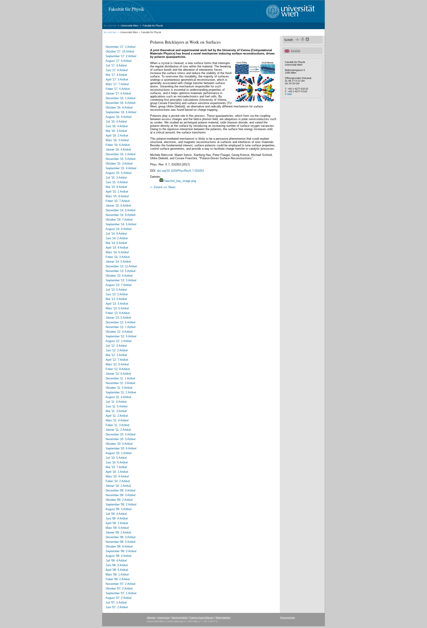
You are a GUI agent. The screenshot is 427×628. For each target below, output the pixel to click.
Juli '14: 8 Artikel (116, 233)
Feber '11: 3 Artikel (117, 425)
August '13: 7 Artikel (118, 285)
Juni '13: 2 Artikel (117, 294)
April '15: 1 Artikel (117, 191)
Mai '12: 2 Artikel (116, 355)
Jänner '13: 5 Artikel (118, 317)
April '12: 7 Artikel (117, 359)
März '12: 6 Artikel (117, 364)
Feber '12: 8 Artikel (118, 369)
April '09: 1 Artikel (117, 523)
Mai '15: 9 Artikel (116, 187)
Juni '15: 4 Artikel (117, 182)
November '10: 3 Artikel (120, 439)
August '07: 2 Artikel (118, 598)
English (295, 50)
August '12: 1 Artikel (118, 341)
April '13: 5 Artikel (117, 303)
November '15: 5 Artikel (120, 159)
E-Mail (288, 94)
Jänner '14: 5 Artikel (118, 261)
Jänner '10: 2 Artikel (118, 485)
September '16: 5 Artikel (121, 112)
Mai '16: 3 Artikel (116, 131)
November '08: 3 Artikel (120, 541)
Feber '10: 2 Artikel (118, 481)
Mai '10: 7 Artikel (116, 467)
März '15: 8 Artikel (117, 196)
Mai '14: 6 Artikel (116, 243)
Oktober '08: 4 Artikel (119, 546)
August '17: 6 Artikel (118, 60)
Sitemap (151, 617)
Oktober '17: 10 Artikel (120, 51)
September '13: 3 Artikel (121, 280)
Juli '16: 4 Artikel (116, 121)
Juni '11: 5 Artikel (116, 406)
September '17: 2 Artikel (121, 56)
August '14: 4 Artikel (118, 229)
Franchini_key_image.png (179, 181)
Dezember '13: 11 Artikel (121, 266)
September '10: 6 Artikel (121, 448)
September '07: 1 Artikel (121, 593)
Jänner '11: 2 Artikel (118, 429)
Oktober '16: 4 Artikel (119, 107)
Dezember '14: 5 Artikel (120, 210)
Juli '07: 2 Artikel (116, 602)
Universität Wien (130, 25)
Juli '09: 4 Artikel (116, 513)
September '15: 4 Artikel (121, 168)
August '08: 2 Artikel (118, 556)
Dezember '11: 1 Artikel (120, 378)
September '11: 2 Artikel (121, 392)
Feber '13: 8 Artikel (118, 313)
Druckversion (287, 617)
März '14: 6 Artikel (117, 252)
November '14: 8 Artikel (120, 215)
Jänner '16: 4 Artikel (118, 149)
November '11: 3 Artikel (120, 383)
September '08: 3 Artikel (121, 551)
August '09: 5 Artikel (118, 509)
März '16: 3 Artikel (117, 140)
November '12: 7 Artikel (120, 327)
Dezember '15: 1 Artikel (120, 154)
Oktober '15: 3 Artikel (119, 163)
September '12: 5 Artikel (121, 336)
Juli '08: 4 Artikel (116, 560)
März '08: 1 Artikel (117, 574)
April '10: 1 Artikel (117, 471)
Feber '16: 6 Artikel (118, 145)
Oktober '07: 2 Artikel (119, 588)
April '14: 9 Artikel (117, 247)
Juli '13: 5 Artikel (116, 289)
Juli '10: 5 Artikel (116, 457)
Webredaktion (223, 617)
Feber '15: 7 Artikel (118, 201)
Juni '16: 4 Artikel (117, 126)
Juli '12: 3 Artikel (116, 345)
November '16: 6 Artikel (120, 103)
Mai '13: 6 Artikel (116, 299)
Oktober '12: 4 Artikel (119, 331)
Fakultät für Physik (126, 9)
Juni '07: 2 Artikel (117, 607)
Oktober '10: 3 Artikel (119, 443)
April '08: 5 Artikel (117, 570)
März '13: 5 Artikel (117, 308)
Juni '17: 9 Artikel (117, 70)
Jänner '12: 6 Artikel (118, 373)
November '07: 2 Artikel (120, 584)
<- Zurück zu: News (162, 187)
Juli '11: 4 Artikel (116, 401)
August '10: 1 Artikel (118, 453)
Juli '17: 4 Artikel (116, 65)
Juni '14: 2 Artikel (117, 238)
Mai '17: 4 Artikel (116, 74)
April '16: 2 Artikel (117, 135)
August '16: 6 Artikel (118, 117)
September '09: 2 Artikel (121, 504)
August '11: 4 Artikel (118, 397)
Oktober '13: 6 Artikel (119, 275)
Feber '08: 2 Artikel (118, 579)
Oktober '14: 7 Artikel (119, 219)
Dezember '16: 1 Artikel (120, 98)
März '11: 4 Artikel (117, 420)
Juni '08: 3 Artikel (117, 565)
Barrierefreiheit (179, 617)
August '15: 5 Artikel (118, 173)
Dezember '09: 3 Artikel (120, 490)
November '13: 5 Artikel (120, 271)
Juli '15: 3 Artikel (116, 177)
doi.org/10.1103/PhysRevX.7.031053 (180, 170)
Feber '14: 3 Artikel (118, 257)
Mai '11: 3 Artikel (116, 411)
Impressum (163, 617)
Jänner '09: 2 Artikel (118, 532)
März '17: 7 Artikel (117, 84)
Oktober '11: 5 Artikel (119, 387)
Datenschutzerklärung (201, 617)
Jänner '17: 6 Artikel (118, 93)
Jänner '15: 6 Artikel (118, 205)
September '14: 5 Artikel (121, 224)
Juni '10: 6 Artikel (117, 462)
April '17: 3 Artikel (117, 79)
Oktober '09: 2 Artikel (119, 499)
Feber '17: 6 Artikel (118, 89)
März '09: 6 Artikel (117, 527)
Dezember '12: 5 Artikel (120, 322)
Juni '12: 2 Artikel (117, 350)
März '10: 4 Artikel (117, 476)
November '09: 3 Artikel (120, 495)
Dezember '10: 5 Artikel (120, 434)
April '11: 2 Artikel (117, 415)
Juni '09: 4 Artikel (117, 518)
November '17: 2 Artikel (120, 46)
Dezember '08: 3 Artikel (120, 537)
